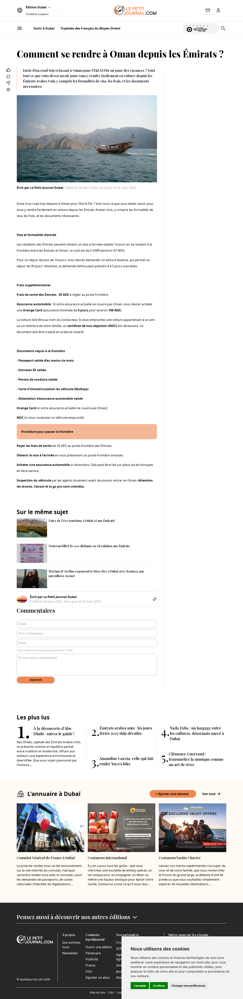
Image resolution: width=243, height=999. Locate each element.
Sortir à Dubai (43, 28)
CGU (89, 971)
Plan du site (98, 992)
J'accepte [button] (140, 985)
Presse (90, 965)
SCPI (119, 948)
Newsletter (70, 953)
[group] (213, 27)
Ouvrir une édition (99, 947)
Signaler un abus (98, 977)
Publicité (92, 959)
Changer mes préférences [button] (188, 985)
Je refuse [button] (159, 985)
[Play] (213, 28)
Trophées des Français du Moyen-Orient (90, 28)
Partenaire (93, 953)
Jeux (119, 971)
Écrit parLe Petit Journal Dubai (40, 188)
